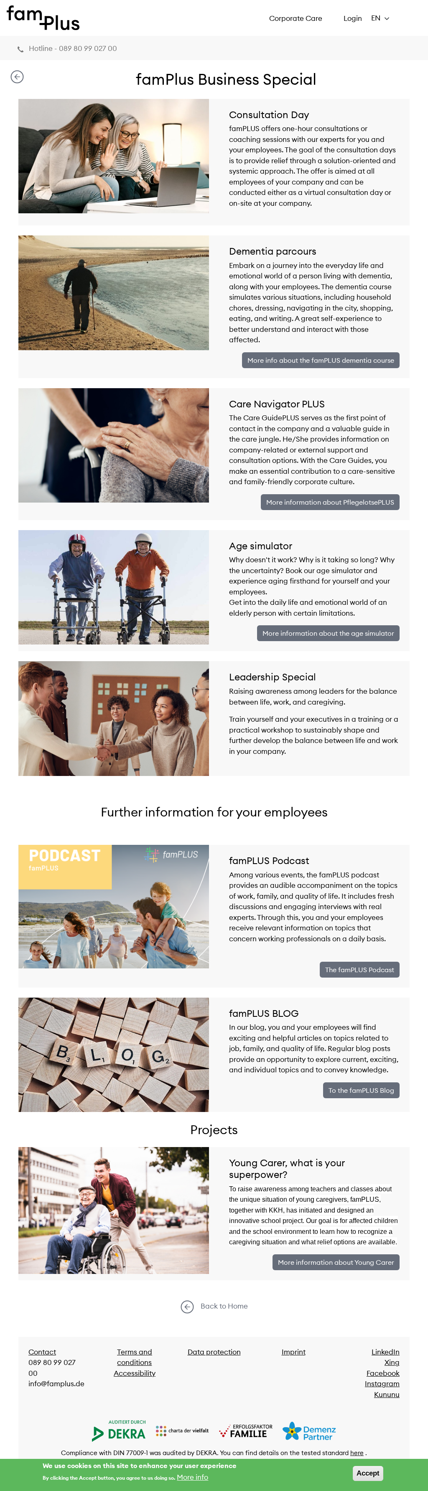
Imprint (294, 1352)
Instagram (382, 1383)
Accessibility (134, 1373)
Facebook (383, 1373)
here (357, 1453)
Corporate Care (295, 18)
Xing (392, 1362)
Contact (42, 1352)
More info (192, 1477)
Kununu (387, 1394)
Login (353, 18)
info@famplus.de (56, 1383)
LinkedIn (386, 1352)
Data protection (214, 1352)
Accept (368, 1473)
